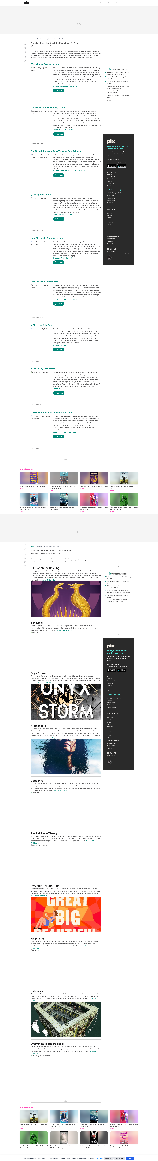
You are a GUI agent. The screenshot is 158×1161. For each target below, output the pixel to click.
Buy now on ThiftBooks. (39, 895)
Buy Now (60, 90)
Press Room (110, 222)
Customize (108, 1158)
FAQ (108, 233)
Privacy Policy (111, 241)
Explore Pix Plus (111, 209)
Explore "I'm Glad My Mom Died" (65, 432)
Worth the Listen (111, 203)
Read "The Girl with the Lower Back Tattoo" (69, 171)
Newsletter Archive (112, 238)
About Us (109, 215)
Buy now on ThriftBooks (46, 580)
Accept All (130, 1158)
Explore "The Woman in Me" (63, 130)
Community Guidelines (113, 236)
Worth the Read (111, 198)
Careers (109, 220)
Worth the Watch (111, 196)
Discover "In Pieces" (60, 345)
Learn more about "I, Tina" (62, 214)
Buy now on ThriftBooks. (46, 683)
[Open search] (101, 2)
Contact (109, 224)
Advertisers (110, 217)
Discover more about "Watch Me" (65, 86)
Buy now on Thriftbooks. (60, 738)
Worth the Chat (111, 200)
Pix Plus (109, 227)
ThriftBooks (40, 46)
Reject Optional (119, 1158)
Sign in (131, 3)
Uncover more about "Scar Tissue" (66, 299)
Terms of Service (111, 244)
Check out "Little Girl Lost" (63, 258)
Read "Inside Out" (59, 388)
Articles (33, 39)
